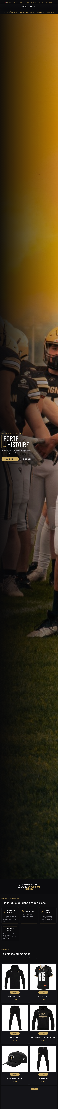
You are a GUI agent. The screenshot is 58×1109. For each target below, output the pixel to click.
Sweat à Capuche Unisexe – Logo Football (43, 1038)
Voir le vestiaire (9, 459)
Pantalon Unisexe (15, 1038)
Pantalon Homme (43, 1079)
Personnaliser (27, 459)
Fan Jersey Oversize (43, 997)
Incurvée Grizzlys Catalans (15, 1079)
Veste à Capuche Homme (15, 997)
